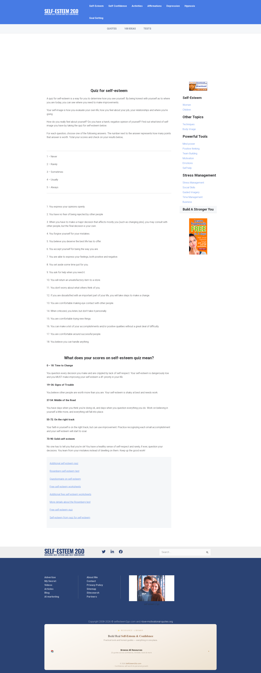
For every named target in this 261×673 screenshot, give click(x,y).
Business (187, 202)
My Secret (50, 581)
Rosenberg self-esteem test (64, 471)
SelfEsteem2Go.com (133, 663)
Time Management (193, 197)
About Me (92, 577)
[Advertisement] (130, 56)
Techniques (189, 124)
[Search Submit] (207, 552)
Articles (48, 589)
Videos (48, 585)
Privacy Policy (95, 585)
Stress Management (193, 182)
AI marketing (51, 596)
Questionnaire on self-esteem (65, 478)
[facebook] (121, 552)
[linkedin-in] (114, 552)
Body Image (189, 129)
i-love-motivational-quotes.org (157, 621)
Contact (91, 581)
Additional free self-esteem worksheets (70, 494)
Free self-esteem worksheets (65, 486)
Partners (92, 596)
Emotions (188, 163)
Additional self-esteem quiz (64, 463)
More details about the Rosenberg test (70, 502)
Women (187, 104)
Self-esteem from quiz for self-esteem (70, 517)
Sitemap (91, 589)
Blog (47, 592)
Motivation (188, 158)
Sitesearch (93, 592)
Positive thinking (191, 148)
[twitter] (106, 552)
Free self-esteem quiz (61, 509)
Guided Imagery (191, 192)
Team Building (190, 153)
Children (187, 109)
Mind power (189, 143)
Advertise (50, 577)
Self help (187, 168)
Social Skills (189, 187)
